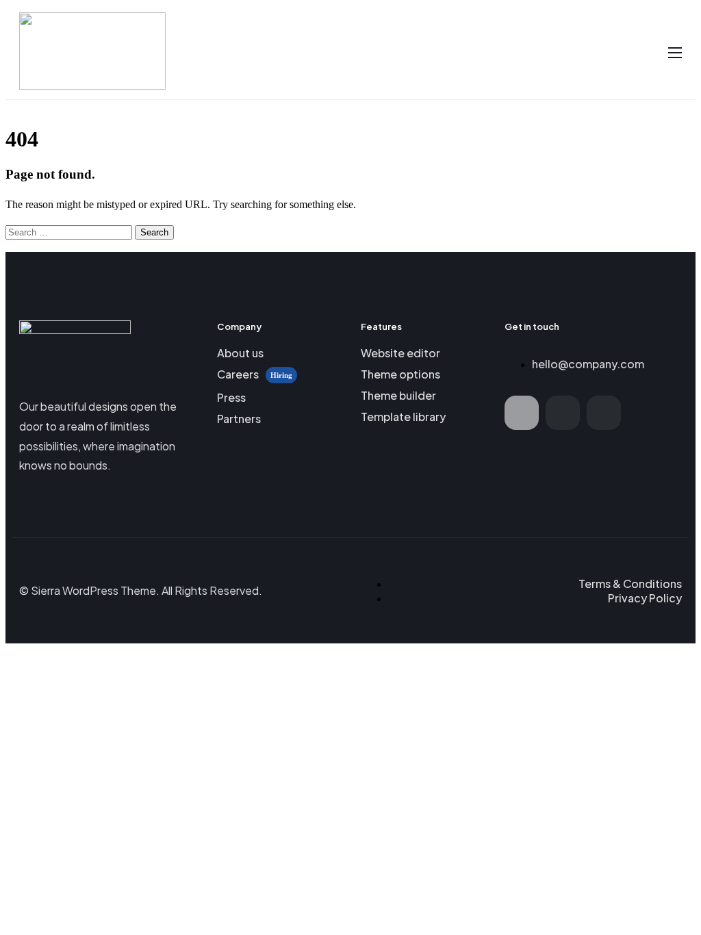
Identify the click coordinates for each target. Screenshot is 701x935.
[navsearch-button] (648, 52)
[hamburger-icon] (675, 52)
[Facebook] (522, 413)
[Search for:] (70, 232)
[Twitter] (563, 413)
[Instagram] (604, 413)
